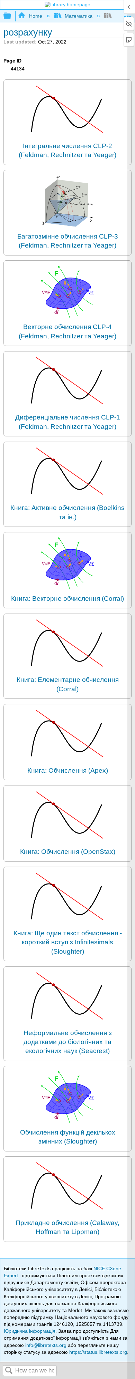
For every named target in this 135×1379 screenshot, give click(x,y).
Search (9, 1371)
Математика (78, 16)
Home (35, 16)
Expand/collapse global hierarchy (11, 16)
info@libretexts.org (45, 1345)
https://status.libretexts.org (98, 1352)
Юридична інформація (29, 1331)
